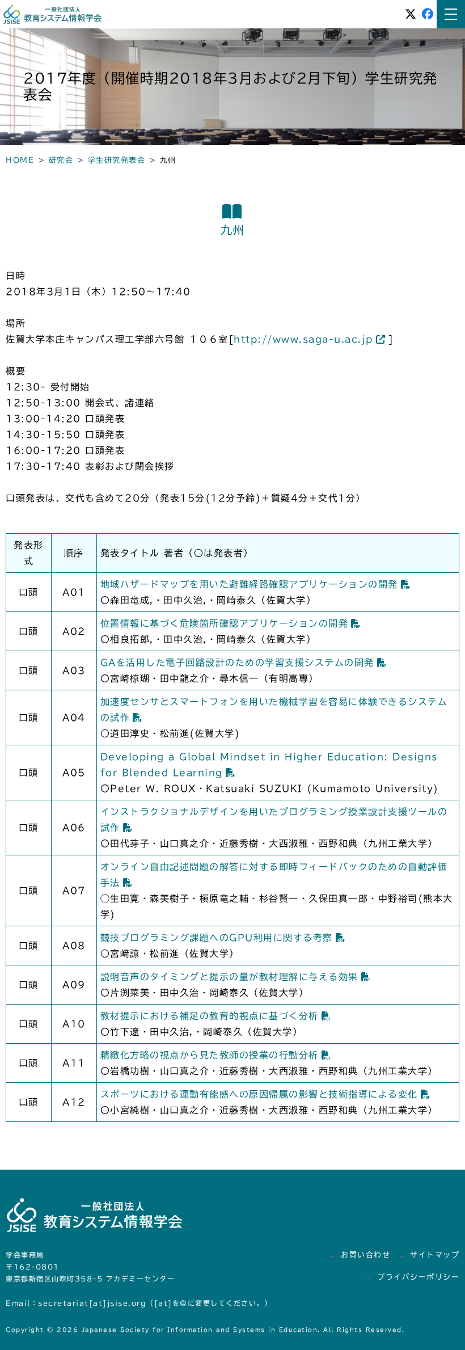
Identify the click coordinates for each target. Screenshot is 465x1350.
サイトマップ (434, 1255)
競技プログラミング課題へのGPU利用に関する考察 (216, 937)
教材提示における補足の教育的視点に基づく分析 (209, 1015)
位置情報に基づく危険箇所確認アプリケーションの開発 (224, 623)
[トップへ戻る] (425, 1331)
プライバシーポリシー (418, 1277)
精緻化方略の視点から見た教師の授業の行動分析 (209, 1055)
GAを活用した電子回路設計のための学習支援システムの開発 (237, 662)
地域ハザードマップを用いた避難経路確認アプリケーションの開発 (249, 584)
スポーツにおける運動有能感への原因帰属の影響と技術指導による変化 (259, 1094)
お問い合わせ (365, 1255)
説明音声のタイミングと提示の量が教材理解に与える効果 (229, 976)
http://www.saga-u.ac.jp (303, 339)
